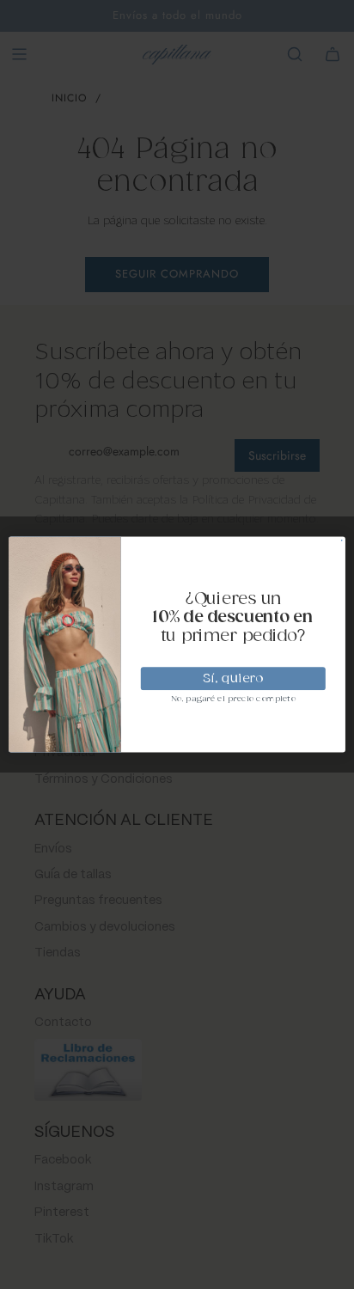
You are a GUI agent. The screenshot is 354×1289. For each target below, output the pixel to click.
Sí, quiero (233, 679)
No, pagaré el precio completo (233, 699)
